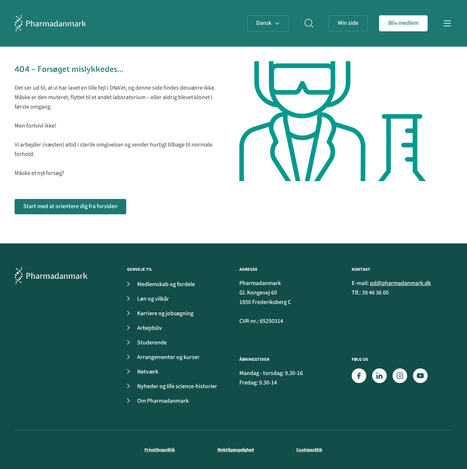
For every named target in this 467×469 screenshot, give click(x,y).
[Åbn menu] (447, 23)
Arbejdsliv (149, 328)
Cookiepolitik (309, 450)
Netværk (147, 372)
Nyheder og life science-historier (177, 386)
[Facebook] (359, 375)
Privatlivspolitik (159, 450)
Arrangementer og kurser (168, 357)
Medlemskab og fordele (166, 284)
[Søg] (309, 23)
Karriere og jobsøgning (165, 313)
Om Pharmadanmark (163, 401)
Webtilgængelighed (235, 450)
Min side (348, 23)
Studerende (152, 343)
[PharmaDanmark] (51, 276)
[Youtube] (420, 375)
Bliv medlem (403, 23)
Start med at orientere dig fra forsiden (70, 206)
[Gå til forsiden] (50, 23)
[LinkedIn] (379, 375)
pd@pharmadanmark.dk (400, 283)
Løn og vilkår (153, 299)
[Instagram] (400, 375)
